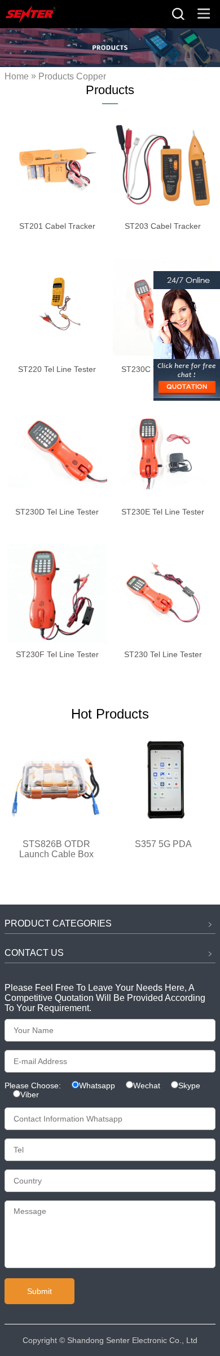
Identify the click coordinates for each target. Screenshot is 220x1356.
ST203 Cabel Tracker (163, 226)
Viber (29, 1094)
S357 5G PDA (163, 844)
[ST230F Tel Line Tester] (57, 594)
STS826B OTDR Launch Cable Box (56, 849)
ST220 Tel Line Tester (57, 369)
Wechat (146, 1085)
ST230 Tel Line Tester (163, 654)
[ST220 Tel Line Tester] (57, 308)
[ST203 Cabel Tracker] (163, 165)
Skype (189, 1085)
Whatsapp (97, 1085)
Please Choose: (34, 1085)
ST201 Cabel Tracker (57, 226)
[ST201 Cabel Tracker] (57, 165)
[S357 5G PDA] (164, 826)
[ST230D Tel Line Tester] (57, 451)
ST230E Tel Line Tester (162, 511)
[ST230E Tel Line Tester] (163, 451)
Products (56, 77)
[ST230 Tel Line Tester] (163, 594)
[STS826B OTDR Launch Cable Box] (56, 826)
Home (17, 77)
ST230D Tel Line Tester (57, 511)
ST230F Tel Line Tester (57, 654)
